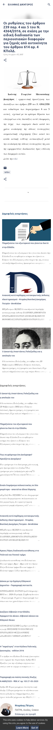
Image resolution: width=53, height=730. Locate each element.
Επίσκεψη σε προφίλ (25, 714)
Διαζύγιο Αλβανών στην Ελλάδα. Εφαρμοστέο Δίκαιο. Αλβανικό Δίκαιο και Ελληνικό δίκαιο (19, 616)
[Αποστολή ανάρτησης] (5, 169)
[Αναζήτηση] (49, 4)
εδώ (15, 158)
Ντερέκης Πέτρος (24, 705)
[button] (5, 60)
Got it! (34, 727)
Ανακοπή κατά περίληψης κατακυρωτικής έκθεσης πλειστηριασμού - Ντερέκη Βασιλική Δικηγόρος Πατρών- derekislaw (25, 299)
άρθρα (7, 172)
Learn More (22, 727)
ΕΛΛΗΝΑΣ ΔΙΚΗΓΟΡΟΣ (20, 4)
